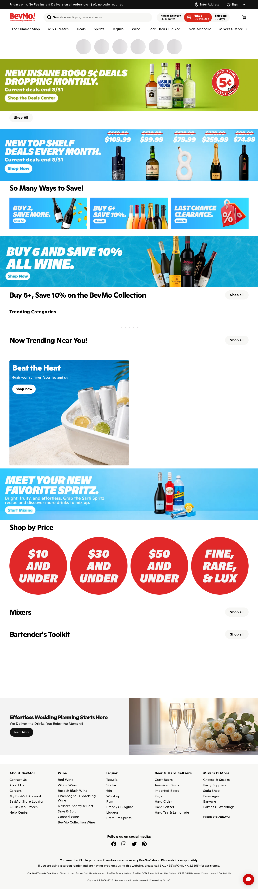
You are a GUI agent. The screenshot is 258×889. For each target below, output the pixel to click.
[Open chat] (248, 879)
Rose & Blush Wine (72, 790)
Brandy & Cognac (119, 807)
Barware (209, 801)
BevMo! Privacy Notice (118, 873)
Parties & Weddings (219, 807)
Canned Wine (68, 817)
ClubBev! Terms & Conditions (42, 873)
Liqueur (112, 812)
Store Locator (209, 873)
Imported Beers (167, 790)
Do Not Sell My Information (89, 873)
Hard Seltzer (164, 807)
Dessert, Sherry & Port (75, 806)
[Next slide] (246, 29)
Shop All (21, 117)
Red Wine (65, 779)
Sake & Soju (67, 811)
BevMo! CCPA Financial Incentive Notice (154, 873)
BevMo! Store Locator (26, 801)
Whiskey (113, 796)
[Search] (48, 17)
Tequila (111, 779)
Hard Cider (163, 801)
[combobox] (98, 17)
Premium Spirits (118, 818)
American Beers (167, 785)
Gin (109, 790)
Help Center (19, 812)
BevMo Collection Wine (76, 822)
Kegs (158, 796)
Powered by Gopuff (160, 880)
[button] (236, 4)
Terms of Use (66, 873)
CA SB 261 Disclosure (188, 873)
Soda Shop (211, 790)
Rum (109, 801)
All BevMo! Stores (23, 807)
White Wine (67, 785)
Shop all (236, 295)
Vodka (111, 785)
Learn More (21, 732)
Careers (15, 790)
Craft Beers (164, 779)
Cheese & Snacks (216, 779)
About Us (16, 785)
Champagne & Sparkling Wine (77, 798)
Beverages (211, 796)
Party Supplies (214, 785)
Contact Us (18, 779)
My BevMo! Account (25, 796)
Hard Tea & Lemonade (172, 812)
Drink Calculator (216, 817)
